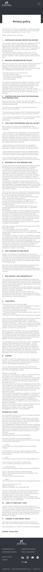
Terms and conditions (17, 569)
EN (26, 562)
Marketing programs (29, 549)
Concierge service (8, 549)
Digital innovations (28, 552)
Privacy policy (27, 569)
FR (23, 562)
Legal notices (6, 569)
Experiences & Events (9, 552)
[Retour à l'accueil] (6, 3)
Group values (6, 557)
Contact (5, 559)
